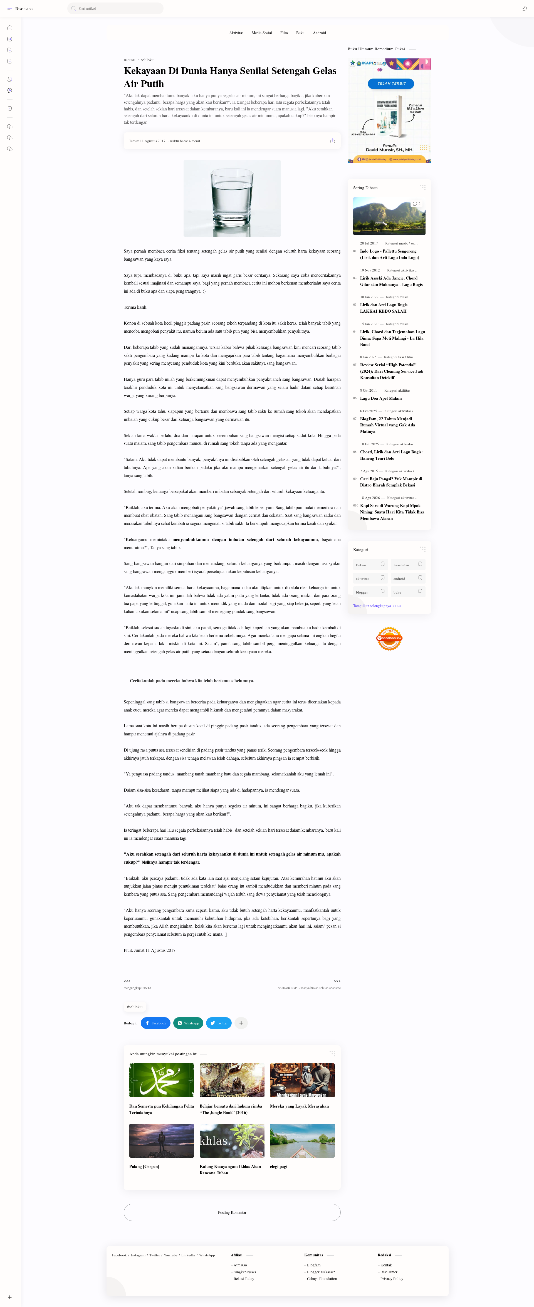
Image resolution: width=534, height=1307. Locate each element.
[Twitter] (154, 1255)
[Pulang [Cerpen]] (161, 1141)
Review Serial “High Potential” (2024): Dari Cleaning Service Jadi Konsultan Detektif (391, 371)
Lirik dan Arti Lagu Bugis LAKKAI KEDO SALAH (383, 308)
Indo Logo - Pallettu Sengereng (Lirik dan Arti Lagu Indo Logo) (389, 254)
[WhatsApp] (207, 1255)
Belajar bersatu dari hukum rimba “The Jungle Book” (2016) (231, 1109)
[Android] (319, 33)
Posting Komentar (232, 1212)
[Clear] (158, 8)
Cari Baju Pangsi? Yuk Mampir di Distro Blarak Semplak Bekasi (391, 482)
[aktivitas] (408, 270)
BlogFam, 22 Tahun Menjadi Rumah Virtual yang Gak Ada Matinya (387, 425)
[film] (410, 357)
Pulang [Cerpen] (144, 1166)
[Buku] (300, 33)
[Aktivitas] (236, 33)
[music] (404, 243)
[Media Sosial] (262, 33)
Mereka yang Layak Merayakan (299, 1106)
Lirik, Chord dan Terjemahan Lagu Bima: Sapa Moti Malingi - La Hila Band (392, 337)
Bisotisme (24, 8)
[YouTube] (170, 1255)
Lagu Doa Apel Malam (381, 398)
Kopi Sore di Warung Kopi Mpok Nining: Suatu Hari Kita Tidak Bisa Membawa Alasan (392, 511)
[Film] (284, 33)
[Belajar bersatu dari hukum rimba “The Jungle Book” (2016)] (232, 1080)
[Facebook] (119, 1255)
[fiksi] (402, 357)
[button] (524, 8)
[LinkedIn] (188, 1255)
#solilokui (135, 1006)
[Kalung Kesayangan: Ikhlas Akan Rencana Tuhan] (232, 1141)
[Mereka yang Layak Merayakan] (302, 1080)
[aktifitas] (404, 390)
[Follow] (9, 108)
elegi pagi (278, 1166)
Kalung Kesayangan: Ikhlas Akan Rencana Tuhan (230, 1169)
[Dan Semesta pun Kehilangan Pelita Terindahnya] (161, 1080)
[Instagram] (138, 1255)
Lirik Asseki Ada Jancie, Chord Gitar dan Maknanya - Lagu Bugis (391, 281)
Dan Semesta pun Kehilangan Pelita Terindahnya (161, 1109)
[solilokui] (417, 243)
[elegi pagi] (302, 1141)
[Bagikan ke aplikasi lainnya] (241, 1023)
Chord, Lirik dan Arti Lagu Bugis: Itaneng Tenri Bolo (391, 455)
